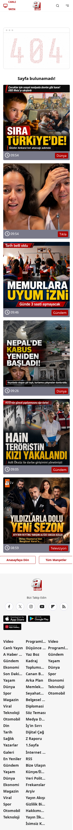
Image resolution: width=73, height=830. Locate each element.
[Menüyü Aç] (67, 5)
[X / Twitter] (20, 607)
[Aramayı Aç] (57, 5)
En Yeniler (12, 758)
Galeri (8, 752)
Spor (7, 693)
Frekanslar (35, 784)
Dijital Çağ (35, 732)
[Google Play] (39, 618)
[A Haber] (36, 6)
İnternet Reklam (36, 752)
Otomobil (11, 719)
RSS (29, 758)
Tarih (7, 732)
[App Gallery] (12, 627)
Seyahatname (36, 693)
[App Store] (14, 618)
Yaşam (9, 680)
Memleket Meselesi (36, 686)
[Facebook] (9, 607)
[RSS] (64, 607)
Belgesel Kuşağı (36, 699)
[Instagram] (31, 607)
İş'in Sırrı (34, 725)
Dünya (9, 686)
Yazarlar (10, 745)
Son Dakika (13, 673)
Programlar (36, 641)
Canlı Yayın (13, 647)
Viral (7, 706)
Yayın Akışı (35, 797)
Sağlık (8, 738)
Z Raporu (34, 738)
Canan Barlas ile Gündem (36, 673)
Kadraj (32, 660)
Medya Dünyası (36, 719)
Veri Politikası (36, 778)
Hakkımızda (36, 810)
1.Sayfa (32, 745)
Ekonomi (11, 667)
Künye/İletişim (36, 771)
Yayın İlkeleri (36, 817)
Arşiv (30, 791)
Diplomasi (35, 706)
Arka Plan (34, 680)
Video (8, 641)
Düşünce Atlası (36, 647)
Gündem (11, 660)
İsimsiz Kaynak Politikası (36, 823)
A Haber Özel (14, 654)
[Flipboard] (53, 607)
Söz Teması (36, 712)
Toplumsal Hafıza (36, 667)
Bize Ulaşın (36, 765)
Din (6, 725)
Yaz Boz (32, 654)
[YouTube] (42, 607)
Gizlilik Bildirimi (36, 804)
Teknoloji (11, 712)
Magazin (11, 699)
